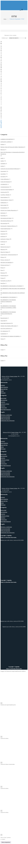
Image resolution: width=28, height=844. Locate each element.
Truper (2, 349)
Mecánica (3, 249)
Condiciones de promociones (8, 420)
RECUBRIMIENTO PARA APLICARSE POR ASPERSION (13, 288)
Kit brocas (3, 241)
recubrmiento (4, 318)
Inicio (5, 19)
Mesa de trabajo (5, 252)
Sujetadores (3, 333)
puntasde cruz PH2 (5, 280)
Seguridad (3, 320)
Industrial (3, 233)
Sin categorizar (4, 331)
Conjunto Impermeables (6, 189)
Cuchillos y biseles (5, 194)
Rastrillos (3, 283)
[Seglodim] (14, 8)
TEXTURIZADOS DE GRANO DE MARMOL (10, 336)
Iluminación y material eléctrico (8, 226)
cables (2, 161)
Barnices (3, 149)
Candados (3, 163)
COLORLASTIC (4, 184)
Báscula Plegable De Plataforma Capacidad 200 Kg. (1, 67)
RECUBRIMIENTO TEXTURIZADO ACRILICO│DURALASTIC (8, 300)
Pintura (2, 257)
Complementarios (5, 187)
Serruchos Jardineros (6, 328)
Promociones (4, 275)
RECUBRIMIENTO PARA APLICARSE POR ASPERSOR (13, 293)
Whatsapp (3, 393)
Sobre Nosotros (4, 387)
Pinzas (2, 267)
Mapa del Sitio (4, 389)
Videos (2, 391)
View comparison (6, 842)
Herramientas (4, 223)
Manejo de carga (5, 247)
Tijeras (2, 339)
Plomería (3, 273)
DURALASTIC (4, 202)
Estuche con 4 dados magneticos (9, 210)
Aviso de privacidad (5, 417)
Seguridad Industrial (6, 323)
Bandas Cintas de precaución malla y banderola (12, 147)
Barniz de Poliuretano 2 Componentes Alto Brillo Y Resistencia (13, 153)
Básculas (1, 109)
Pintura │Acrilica (5, 260)
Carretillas (3, 174)
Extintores (3, 213)
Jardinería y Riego (5, 239)
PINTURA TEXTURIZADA (6, 262)
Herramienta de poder (6, 218)
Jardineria (3, 236)
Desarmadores (4, 197)
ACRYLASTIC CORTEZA (6, 141)
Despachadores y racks (6, 200)
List (4, 31)
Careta (2, 166)
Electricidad (3, 205)
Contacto (3, 385)
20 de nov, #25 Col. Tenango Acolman (9, 376)
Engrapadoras (4, 207)
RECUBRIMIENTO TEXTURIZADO (8, 297)
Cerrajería (3, 176)
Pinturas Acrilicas (5, 265)
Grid (2, 31)
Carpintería (3, 171)
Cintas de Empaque (5, 181)
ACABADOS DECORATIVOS (7, 139)
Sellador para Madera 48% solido (9, 326)
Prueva (2, 278)
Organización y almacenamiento (8, 254)
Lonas (2, 244)
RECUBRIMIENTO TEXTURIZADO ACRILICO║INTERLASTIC (8, 312)
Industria (1, 115)
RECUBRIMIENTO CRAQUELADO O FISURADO (11, 286)
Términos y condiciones (6, 415)
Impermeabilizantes (5, 228)
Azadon (2, 144)
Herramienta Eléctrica (6, 220)
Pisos (2, 270)
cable (2, 158)
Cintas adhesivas (5, 179)
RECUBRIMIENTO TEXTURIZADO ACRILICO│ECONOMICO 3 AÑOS (8, 306)
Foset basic (3, 215)
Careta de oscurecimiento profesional (10, 168)
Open (3, 3)
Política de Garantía (5, 418)
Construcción (4, 192)
